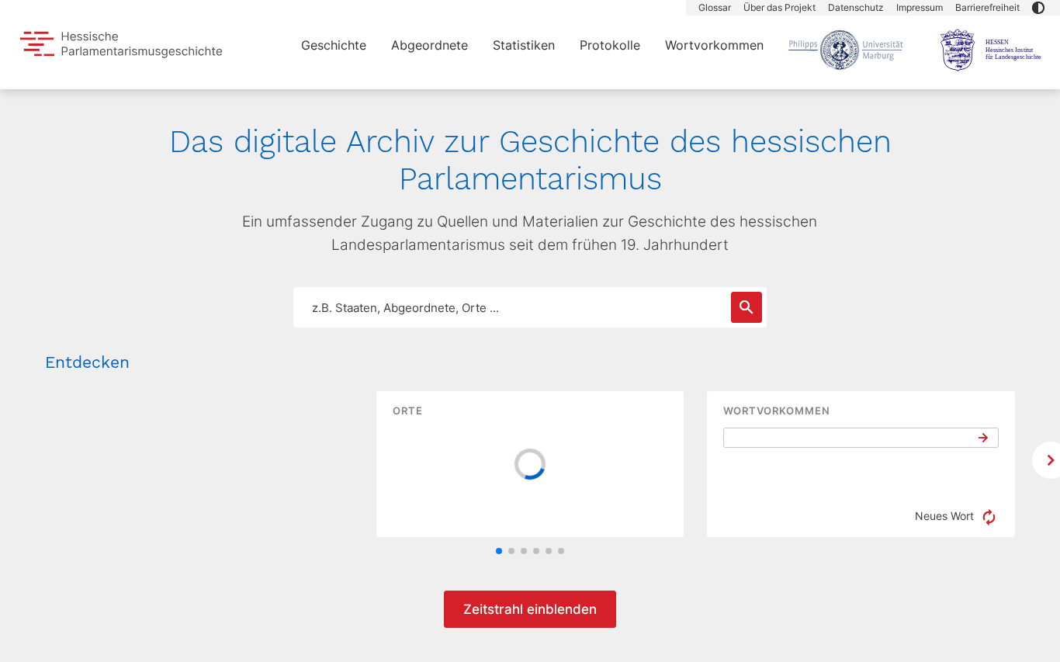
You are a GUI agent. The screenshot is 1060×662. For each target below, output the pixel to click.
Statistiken (524, 45)
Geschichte (333, 45)
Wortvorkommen (714, 45)
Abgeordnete (429, 45)
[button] (1038, 8)
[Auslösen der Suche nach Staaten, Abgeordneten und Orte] (746, 307)
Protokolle (610, 45)
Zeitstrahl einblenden (530, 609)
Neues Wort (946, 515)
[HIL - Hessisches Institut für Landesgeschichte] (992, 50)
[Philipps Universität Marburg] (845, 50)
